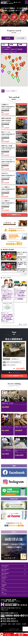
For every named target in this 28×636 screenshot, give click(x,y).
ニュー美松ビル (6, 450)
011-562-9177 (9, 618)
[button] (20, 58)
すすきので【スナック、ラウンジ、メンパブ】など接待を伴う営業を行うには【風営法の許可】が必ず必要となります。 (7, 295)
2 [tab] (11, 372)
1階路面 (6, 49)
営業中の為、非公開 (7, 403)
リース (15, 51)
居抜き (13, 49)
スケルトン (7, 51)
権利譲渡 (20, 49)
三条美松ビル (15, 359)
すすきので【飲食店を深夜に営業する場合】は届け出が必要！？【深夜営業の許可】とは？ (7, 318)
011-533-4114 (9, 621)
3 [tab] (13, 372)
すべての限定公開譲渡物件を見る (14, 375)
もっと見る (24, 274)
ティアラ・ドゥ (6, 426)
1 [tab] (9, 372)
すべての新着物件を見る (14, 214)
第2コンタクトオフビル (20, 450)
